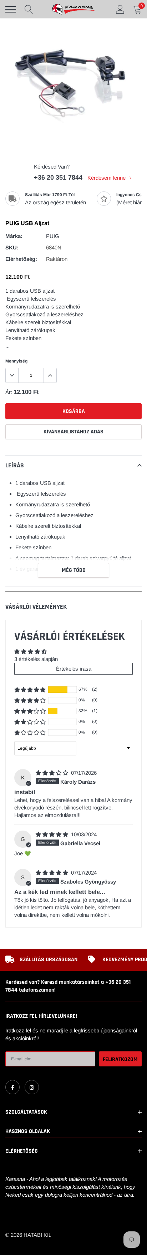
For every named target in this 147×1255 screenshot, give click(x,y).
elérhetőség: (21, 259)
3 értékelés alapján (36, 659)
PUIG (52, 236)
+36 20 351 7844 (58, 177)
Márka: (13, 236)
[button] (30, 689)
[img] (53, 773)
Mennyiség (16, 361)
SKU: (12, 247)
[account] (120, 9)
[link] (12, 1087)
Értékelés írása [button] (73, 669)
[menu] (10, 9)
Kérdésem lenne (107, 178)
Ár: (8, 392)
